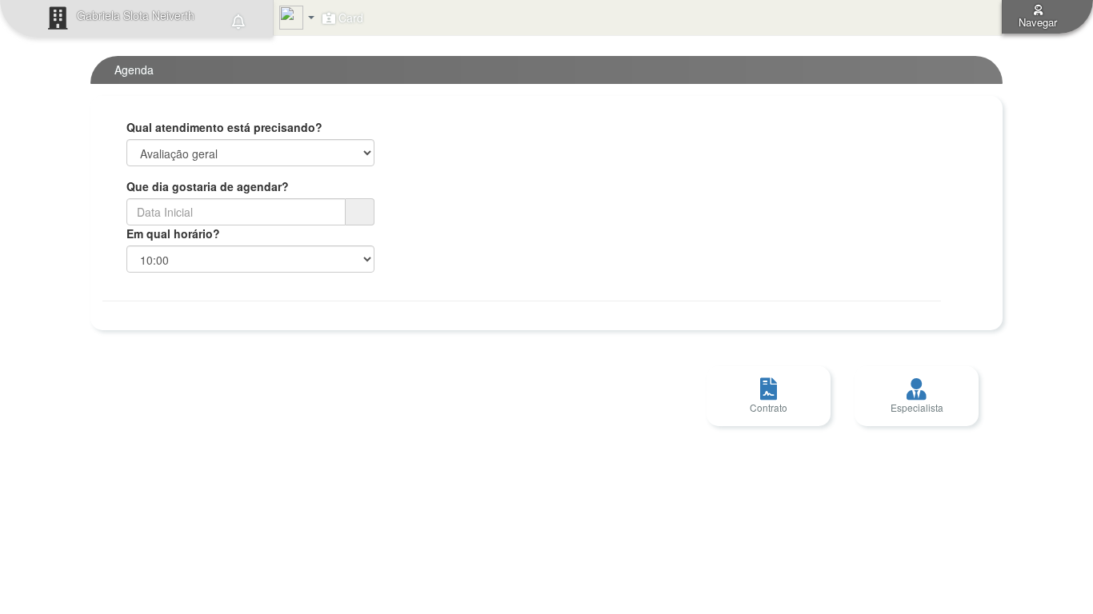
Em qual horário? (173, 233)
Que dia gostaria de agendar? (207, 186)
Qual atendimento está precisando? (224, 127)
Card (349, 18)
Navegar (1038, 22)
